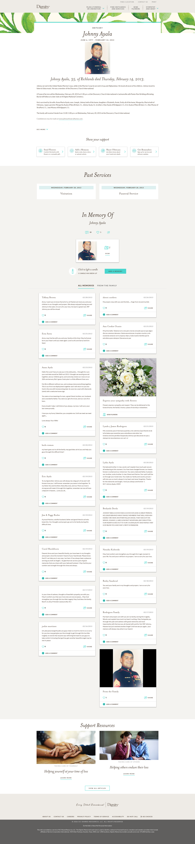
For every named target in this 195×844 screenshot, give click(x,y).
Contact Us (143, 2)
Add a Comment (51, 322)
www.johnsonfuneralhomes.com (71, 119)
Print (154, 2)
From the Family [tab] (107, 285)
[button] (95, 8)
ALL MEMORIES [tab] (86, 285)
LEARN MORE (66, 778)
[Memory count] (87, 232)
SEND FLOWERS (112, 414)
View (107, 253)
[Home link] (43, 7)
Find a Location (127, 2)
